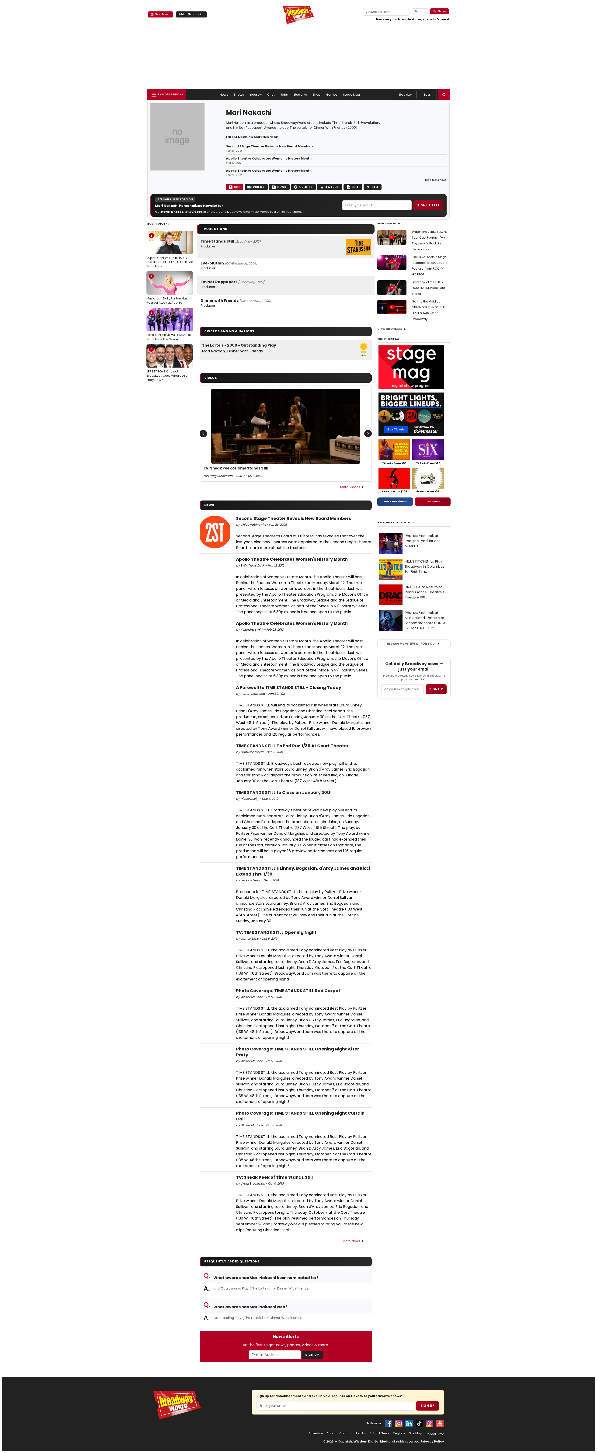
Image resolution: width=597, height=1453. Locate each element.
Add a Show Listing (191, 14)
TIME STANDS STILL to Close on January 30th (284, 792)
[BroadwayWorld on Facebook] (388, 1423)
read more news (436, 180)
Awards (332, 187)
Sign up (436, 689)
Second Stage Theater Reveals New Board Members (270, 146)
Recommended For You (395, 522)
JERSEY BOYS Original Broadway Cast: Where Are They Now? (166, 364)
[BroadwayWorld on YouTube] (440, 1423)
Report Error (435, 1434)
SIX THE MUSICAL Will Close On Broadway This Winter (168, 325)
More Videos (350, 487)
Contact (345, 1433)
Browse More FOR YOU (411, 643)
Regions (399, 1433)
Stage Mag (351, 94)
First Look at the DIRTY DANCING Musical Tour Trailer (428, 288)
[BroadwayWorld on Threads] (429, 1423)
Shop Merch (162, 14)
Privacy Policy (432, 1441)
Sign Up (312, 1354)
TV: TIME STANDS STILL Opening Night (276, 932)
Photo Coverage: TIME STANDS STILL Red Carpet (288, 991)
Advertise (315, 1433)
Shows (239, 94)
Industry (256, 94)
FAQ (375, 187)
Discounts (433, 501)
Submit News (379, 1433)
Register (405, 94)
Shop (316, 94)
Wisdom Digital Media (372, 1441)
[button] (444, 94)
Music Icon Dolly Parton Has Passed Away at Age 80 (166, 289)
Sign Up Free (428, 205)
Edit (355, 187)
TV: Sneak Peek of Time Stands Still (236, 468)
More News (351, 1241)
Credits (305, 187)
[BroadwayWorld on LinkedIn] (409, 1423)
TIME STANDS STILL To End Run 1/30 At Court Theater (292, 746)
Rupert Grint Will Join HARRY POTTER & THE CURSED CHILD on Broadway (169, 250)
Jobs (284, 94)
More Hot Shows (395, 501)
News (224, 94)
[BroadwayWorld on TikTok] (419, 1423)
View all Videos (389, 329)
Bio (237, 187)
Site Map (415, 1433)
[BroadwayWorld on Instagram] (399, 1423)
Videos (258, 187)
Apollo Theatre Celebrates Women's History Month (269, 158)
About (331, 1433)
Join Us (360, 1433)
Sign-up (419, 11)
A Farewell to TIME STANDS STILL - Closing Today (288, 687)
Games (332, 94)
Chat (271, 94)
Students (300, 94)
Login (428, 94)
